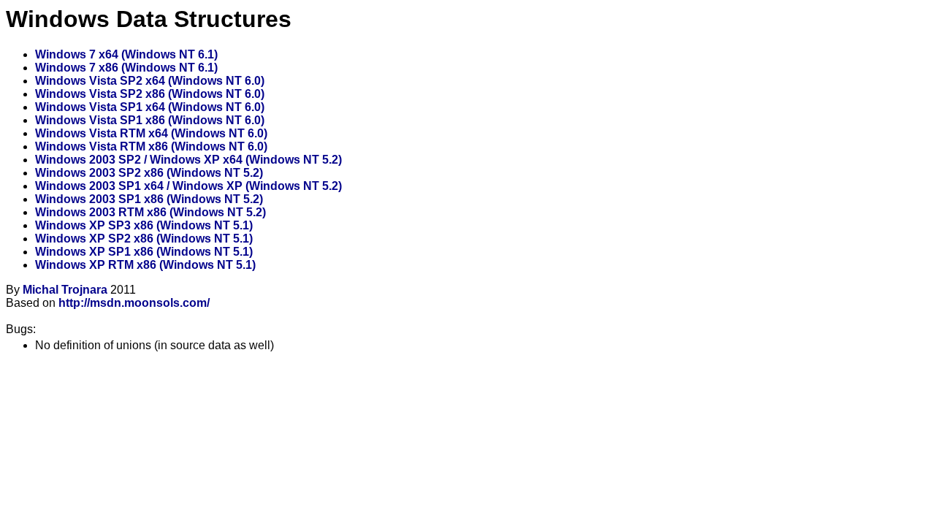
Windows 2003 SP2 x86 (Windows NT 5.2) (149, 173)
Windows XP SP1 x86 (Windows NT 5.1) (144, 251)
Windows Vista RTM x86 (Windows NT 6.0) (151, 146)
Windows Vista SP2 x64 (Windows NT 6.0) (149, 81)
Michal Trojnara (65, 289)
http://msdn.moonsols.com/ (134, 303)
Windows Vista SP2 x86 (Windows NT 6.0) (149, 94)
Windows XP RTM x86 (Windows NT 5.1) (145, 265)
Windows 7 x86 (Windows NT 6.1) (126, 67)
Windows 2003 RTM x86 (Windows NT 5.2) (150, 212)
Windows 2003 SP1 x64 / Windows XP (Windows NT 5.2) (188, 186)
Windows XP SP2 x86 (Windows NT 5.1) (144, 238)
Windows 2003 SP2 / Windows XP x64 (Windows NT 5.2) (188, 159)
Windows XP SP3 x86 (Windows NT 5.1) (144, 225)
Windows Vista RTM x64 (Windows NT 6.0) (151, 133)
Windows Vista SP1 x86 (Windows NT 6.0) (149, 120)
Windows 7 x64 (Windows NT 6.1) (126, 54)
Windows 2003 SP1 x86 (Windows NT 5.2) (149, 199)
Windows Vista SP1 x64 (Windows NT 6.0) (149, 107)
